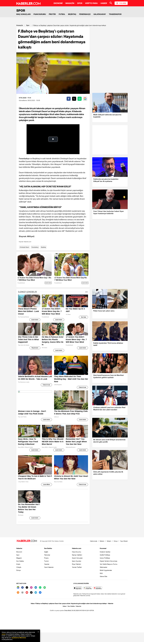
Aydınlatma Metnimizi (19, 638)
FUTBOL (62, 14)
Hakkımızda (93, 541)
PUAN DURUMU (40, 14)
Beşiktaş (43, 247)
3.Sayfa (18, 567)
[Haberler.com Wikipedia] (22, 592)
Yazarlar (46, 564)
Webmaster (103, 567)
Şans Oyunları (76, 561)
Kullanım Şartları (105, 552)
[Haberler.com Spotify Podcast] (44, 587)
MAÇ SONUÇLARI (23, 14)
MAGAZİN (69, 3)
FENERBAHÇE (85, 14)
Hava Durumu (76, 552)
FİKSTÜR (52, 14)
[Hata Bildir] (67, 610)
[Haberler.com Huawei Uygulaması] (97, 588)
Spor (27, 25)
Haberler (19, 548)
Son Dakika (20, 561)
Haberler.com (76, 548)
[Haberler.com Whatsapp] (40, 587)
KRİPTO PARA (91, 3)
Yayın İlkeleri (124, 541)
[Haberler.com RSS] (18, 592)
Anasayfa (19, 25)
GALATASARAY (100, 14)
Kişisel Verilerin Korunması (108, 561)
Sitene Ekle (103, 576)
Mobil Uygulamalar (106, 570)
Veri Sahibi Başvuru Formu (108, 564)
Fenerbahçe (35, 247)
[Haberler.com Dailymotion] (40, 592)
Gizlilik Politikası (105, 555)
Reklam (102, 541)
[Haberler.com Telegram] (35, 592)
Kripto (18, 564)
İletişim (109, 541)
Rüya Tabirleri (76, 564)
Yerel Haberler (49, 567)
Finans (46, 558)
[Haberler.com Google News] (18, 587)
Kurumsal (103, 548)
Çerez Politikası (105, 558)
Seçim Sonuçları (77, 558)
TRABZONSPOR (115, 14)
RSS (101, 573)
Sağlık (46, 552)
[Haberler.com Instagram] (31, 587)
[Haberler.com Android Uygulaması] (87, 588)
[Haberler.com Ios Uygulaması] (77, 588)
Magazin (19, 558)
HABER (104, 3)
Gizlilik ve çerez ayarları (57, 610)
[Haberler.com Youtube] (27, 592)
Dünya (18, 570)
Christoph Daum (24, 247)
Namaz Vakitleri (77, 555)
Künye (116, 541)
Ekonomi (19, 552)
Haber (65, 606)
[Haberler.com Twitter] (27, 587)
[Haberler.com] (26, 541)
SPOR (79, 3)
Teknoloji (47, 555)
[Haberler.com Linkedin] (35, 587)
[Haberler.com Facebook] (22, 587)
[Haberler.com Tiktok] (31, 592)
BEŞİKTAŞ (72, 14)
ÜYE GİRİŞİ (122, 3)
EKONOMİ (58, 3)
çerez (3, 634)
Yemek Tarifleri (77, 567)
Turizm (46, 561)
